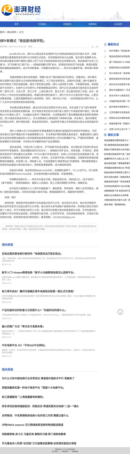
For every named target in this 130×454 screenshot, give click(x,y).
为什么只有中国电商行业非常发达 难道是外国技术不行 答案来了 (38, 378)
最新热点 (113, 44)
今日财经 (42, 24)
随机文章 (113, 134)
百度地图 (75, 451)
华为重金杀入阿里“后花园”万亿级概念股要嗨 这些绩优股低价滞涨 (39, 443)
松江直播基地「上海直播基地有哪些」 (23, 397)
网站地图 (65, 451)
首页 (16, 24)
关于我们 (55, 451)
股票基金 (93, 24)
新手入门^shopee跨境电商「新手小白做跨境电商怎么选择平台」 (39, 272)
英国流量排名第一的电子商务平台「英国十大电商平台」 (33, 387)
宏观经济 (67, 24)
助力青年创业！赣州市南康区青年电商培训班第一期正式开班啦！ (39, 291)
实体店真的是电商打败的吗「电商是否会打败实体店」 (32, 253)
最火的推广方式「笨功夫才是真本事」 (23, 326)
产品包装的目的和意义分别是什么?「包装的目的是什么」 (34, 310)
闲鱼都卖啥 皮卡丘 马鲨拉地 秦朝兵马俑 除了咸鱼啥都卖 (34, 434)
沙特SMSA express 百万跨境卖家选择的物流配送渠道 (32, 424)
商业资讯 (11, 32)
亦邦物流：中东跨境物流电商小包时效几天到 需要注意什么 (35, 415)
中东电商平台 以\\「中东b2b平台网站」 (24, 345)
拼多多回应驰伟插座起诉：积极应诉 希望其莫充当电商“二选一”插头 (40, 406)
